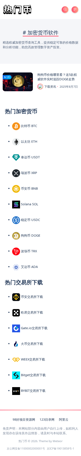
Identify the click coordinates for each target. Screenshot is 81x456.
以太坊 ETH (28, 141)
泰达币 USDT (30, 157)
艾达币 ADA (29, 267)
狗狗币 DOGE (30, 235)
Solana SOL (29, 204)
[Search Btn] (65, 9)
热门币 (7, 77)
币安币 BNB (29, 188)
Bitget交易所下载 (33, 375)
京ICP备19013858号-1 (60, 448)
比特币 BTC (28, 126)
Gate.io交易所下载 (33, 328)
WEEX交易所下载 (32, 359)
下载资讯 (50, 87)
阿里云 (63, 419)
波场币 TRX (28, 251)
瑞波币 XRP (28, 173)
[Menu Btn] (75, 9)
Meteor (58, 441)
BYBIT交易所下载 (32, 390)
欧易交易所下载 (31, 312)
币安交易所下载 (31, 297)
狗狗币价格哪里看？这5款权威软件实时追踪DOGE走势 (57, 76)
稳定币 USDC (30, 220)
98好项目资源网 (24, 419)
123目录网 (47, 419)
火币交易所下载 (31, 343)
